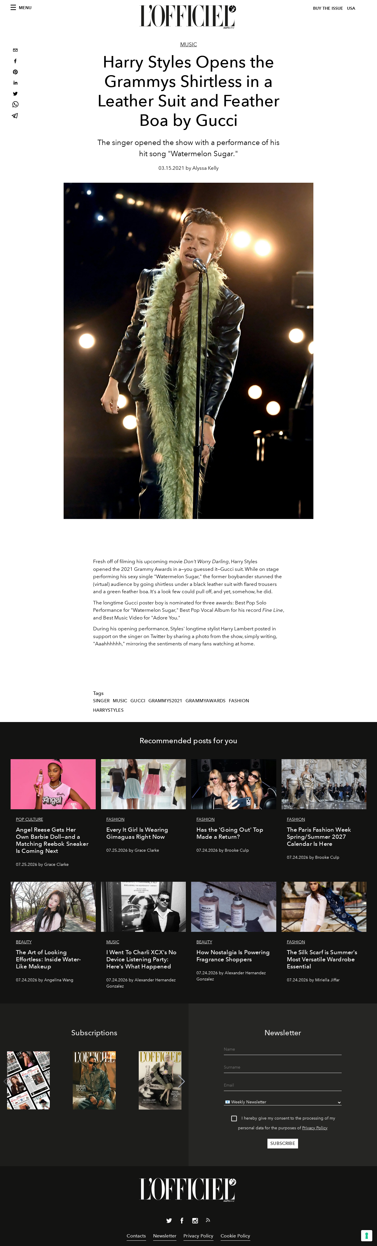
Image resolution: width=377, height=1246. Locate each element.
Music (188, 44)
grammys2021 (165, 700)
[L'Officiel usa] (188, 17)
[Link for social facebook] (182, 1222)
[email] (15, 50)
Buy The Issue (328, 8)
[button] (182, 1081)
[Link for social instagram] (195, 1222)
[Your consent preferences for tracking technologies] (366, 1235)
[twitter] (15, 94)
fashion (239, 700)
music (120, 700)
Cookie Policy (235, 1236)
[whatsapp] (15, 105)
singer (101, 700)
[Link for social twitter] (169, 1222)
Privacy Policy (315, 1127)
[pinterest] (15, 72)
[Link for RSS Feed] (208, 1221)
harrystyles (108, 710)
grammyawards (206, 700)
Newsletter (165, 1236)
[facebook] (15, 61)
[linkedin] (15, 83)
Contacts (136, 1236)
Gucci (137, 700)
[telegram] (15, 116)
